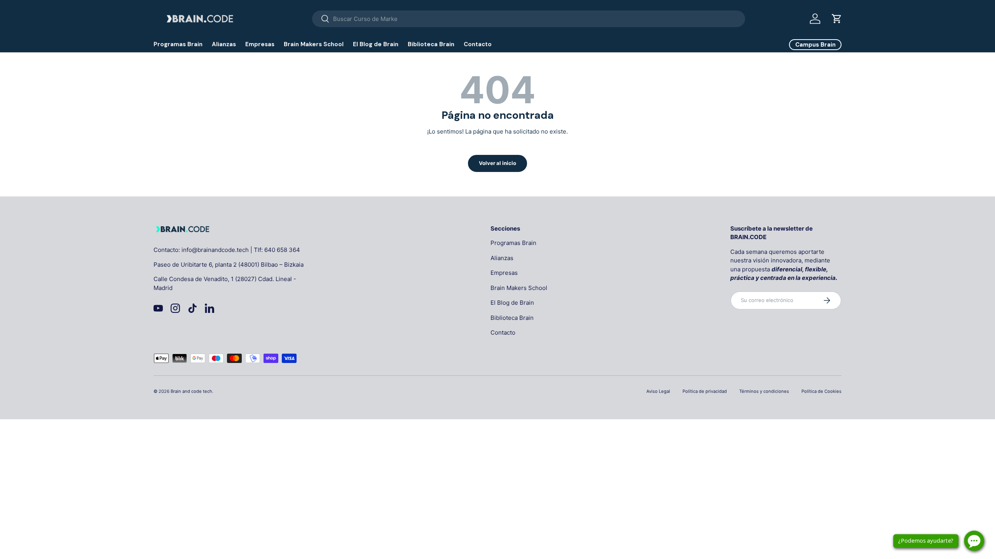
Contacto (478, 44)
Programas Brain (178, 44)
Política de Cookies (821, 391)
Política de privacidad (705, 391)
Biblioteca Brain (431, 44)
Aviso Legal (658, 391)
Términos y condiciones (764, 391)
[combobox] (528, 18)
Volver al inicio (497, 163)
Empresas (259, 44)
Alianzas (224, 44)
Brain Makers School (314, 44)
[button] (836, 18)
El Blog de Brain (375, 44)
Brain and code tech (191, 391)
